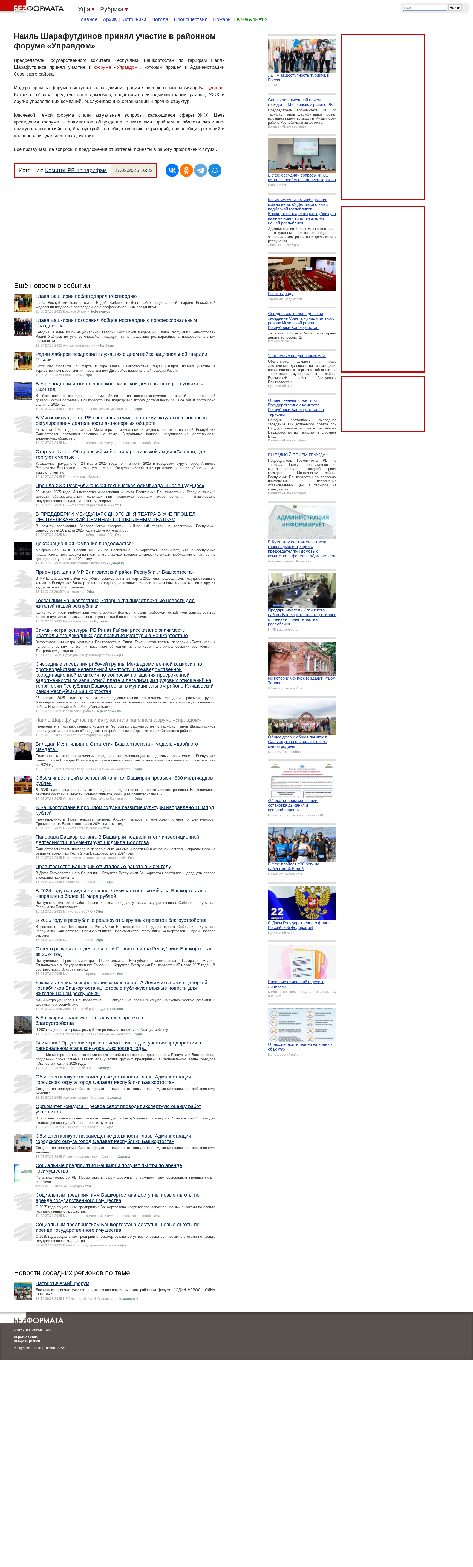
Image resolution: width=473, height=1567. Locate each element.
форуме (102, 67)
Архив (110, 19)
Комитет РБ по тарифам (76, 170)
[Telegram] (200, 170)
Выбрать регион (27, 1341)
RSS (61, 1348)
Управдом (127, 67)
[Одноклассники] (186, 170)
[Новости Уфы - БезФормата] (33, 7)
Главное (87, 19)
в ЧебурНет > (252, 19)
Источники (134, 19)
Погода (160, 19)
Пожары (222, 19)
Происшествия (190, 19)
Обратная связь (26, 1337)
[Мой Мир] (214, 170)
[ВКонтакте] (172, 170)
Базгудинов (211, 87)
